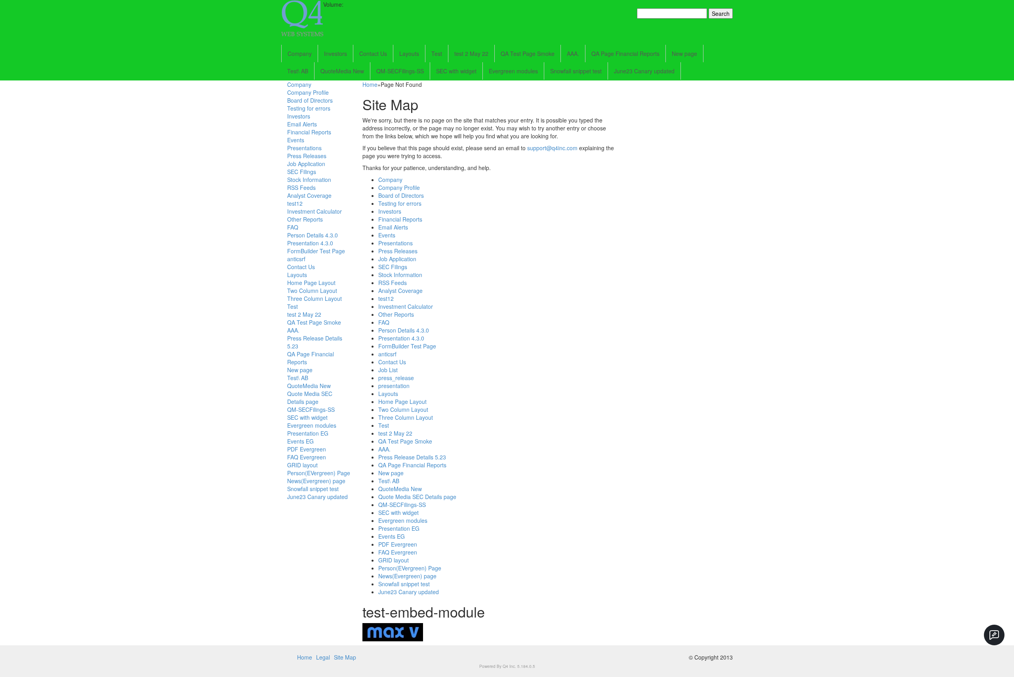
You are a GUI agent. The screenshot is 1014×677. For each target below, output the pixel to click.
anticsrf (296, 259)
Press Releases (306, 156)
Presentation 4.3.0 (310, 243)
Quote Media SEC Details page (309, 397)
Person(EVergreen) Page (318, 473)
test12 (295, 203)
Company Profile (308, 92)
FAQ (292, 227)
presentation (394, 386)
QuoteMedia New (342, 71)
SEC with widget (456, 71)
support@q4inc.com (552, 148)
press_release (396, 378)
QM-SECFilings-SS (400, 71)
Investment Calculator (314, 211)
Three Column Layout (314, 298)
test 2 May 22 (471, 53)
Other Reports (305, 219)
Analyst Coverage (309, 195)
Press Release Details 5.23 (412, 457)
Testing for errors (308, 108)
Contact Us (373, 53)
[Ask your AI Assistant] (994, 635)
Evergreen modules (513, 71)
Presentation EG (307, 433)
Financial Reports (309, 132)
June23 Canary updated (644, 71)
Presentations (304, 148)
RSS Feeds (301, 187)
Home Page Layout (311, 283)
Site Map (345, 657)
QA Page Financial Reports (625, 53)
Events (295, 140)
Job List (388, 370)
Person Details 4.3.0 (312, 235)
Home (369, 84)
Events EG (300, 441)
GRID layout (302, 465)
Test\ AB (297, 71)
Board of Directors (310, 100)
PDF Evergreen (306, 449)
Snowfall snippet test (576, 71)
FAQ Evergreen (306, 457)
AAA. (573, 53)
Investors (335, 53)
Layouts (409, 53)
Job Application (306, 164)
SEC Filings (301, 172)
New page (684, 53)
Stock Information (309, 180)
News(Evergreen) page (316, 481)
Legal (323, 657)
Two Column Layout (312, 291)
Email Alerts (302, 124)
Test (436, 53)
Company (300, 53)
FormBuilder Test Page (316, 251)
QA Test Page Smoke (528, 53)
